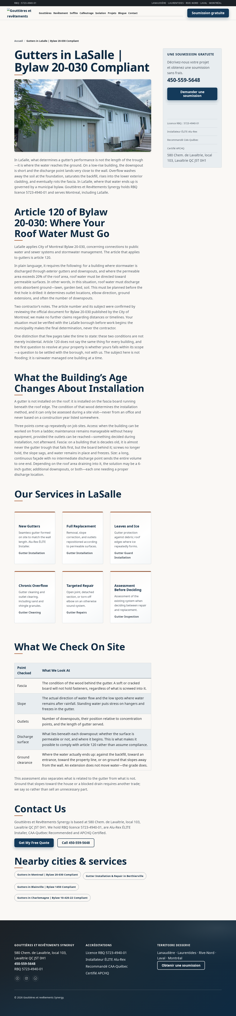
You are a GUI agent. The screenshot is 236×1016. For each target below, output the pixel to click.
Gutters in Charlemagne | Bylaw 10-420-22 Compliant (52, 897)
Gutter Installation (32, 553)
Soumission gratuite (208, 13)
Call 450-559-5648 (76, 842)
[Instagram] (26, 978)
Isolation (100, 13)
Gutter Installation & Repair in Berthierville (114, 876)
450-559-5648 (183, 79)
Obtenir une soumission (181, 965)
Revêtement (60, 13)
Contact (133, 13)
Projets (112, 13)
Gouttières (45, 13)
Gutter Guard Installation (123, 555)
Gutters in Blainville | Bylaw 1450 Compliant (46, 887)
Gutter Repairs (77, 612)
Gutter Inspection (126, 616)
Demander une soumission (192, 94)
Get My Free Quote (34, 842)
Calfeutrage (86, 13)
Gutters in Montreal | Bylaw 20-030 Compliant (47, 874)
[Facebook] (17, 978)
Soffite (74, 13)
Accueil (18, 40)
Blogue (122, 13)
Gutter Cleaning (30, 612)
